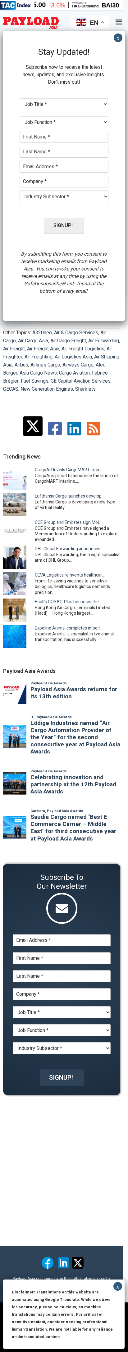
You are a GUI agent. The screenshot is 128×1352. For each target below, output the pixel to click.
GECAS (10, 389)
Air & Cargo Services (76, 332)
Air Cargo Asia (33, 341)
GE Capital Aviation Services (81, 381)
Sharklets (85, 389)
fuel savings (34, 381)
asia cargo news (38, 373)
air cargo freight (68, 341)
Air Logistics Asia (73, 357)
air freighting (39, 357)
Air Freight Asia (43, 349)
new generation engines (47, 389)
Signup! (61, 1077)
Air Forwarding (103, 341)
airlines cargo (45, 365)
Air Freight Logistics (83, 349)
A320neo (42, 332)
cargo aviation (74, 373)
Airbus (21, 365)
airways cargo (78, 365)
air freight (14, 349)
